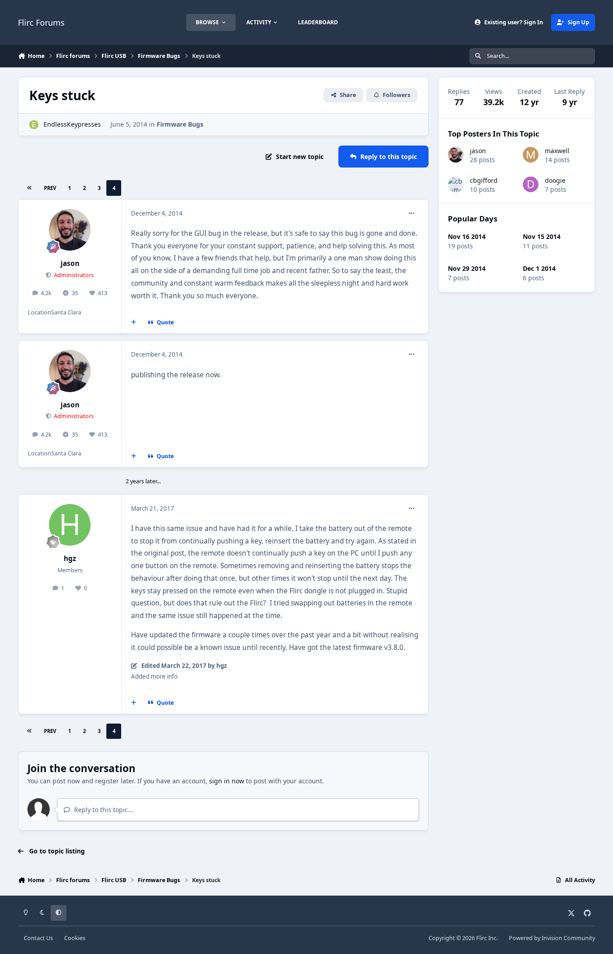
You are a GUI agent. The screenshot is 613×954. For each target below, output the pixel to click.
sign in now (226, 781)
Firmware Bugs (180, 124)
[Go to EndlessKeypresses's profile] (34, 124)
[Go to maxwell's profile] (531, 155)
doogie (555, 180)
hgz (70, 558)
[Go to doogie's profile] (531, 184)
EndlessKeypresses (72, 124)
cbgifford (484, 180)
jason (70, 263)
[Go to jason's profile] (70, 230)
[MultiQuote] (133, 322)
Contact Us (38, 938)
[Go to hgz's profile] (70, 525)
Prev (50, 188)
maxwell (557, 150)
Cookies (74, 938)
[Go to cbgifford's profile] (456, 184)
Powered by (552, 938)
